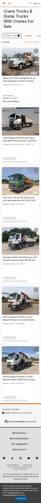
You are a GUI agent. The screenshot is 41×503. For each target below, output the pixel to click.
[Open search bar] (30, 3)
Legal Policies (27, 465)
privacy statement (10, 495)
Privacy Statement (13, 465)
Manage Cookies (13, 493)
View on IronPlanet (11, 101)
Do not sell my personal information (20, 467)
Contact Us (31, 421)
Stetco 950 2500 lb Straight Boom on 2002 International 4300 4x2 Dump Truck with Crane (19, 81)
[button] (12, 35)
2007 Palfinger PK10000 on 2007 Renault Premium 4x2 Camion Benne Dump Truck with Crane (18, 320)
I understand (21, 498)
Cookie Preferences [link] (20, 469)
